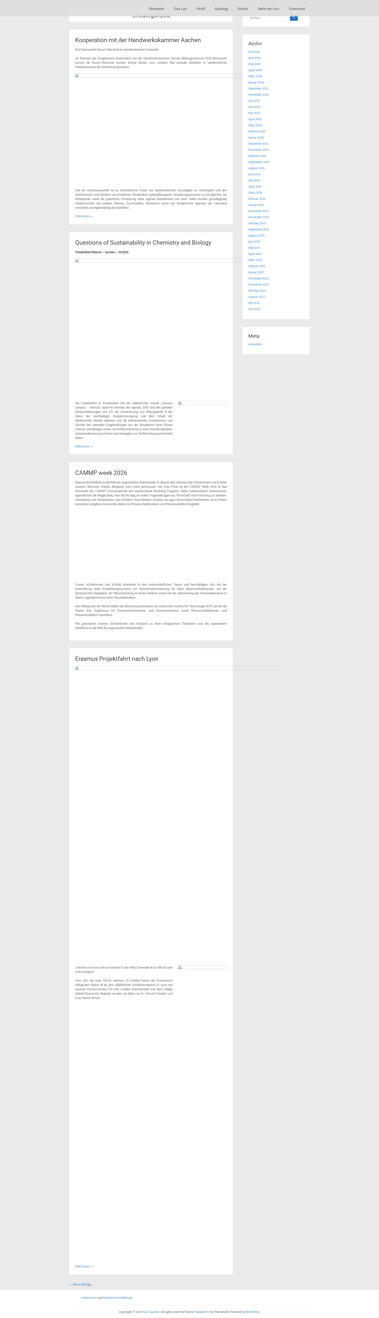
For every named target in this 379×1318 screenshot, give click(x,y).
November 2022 (258, 284)
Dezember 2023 (258, 211)
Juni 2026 (254, 58)
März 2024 (255, 192)
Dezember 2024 (258, 143)
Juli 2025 (253, 101)
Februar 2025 (256, 131)
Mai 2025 (254, 113)
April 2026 (255, 70)
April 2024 (255, 186)
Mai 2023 (254, 248)
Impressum (89, 1297)
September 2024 (258, 162)
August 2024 (256, 168)
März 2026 (255, 76)
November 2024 (258, 150)
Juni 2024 (254, 174)
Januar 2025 (256, 137)
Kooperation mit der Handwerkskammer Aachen (138, 40)
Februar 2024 (256, 199)
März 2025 (255, 125)
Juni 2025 (254, 107)
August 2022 (256, 297)
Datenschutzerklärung (117, 1297)
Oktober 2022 (257, 290)
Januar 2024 (256, 205)
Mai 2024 (254, 180)
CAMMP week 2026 (101, 472)
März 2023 (255, 260)
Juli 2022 (254, 303)
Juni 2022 (254, 309)
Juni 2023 (254, 241)
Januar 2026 (256, 82)
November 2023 (258, 217)
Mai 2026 (254, 64)
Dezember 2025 (258, 88)
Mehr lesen (84, 216)
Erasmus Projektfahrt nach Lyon (117, 658)
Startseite (156, 9)
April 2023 (255, 254)
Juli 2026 (254, 52)
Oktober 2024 (257, 156)
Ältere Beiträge (80, 1284)
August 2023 (256, 235)
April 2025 (255, 119)
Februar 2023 (256, 266)
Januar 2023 (256, 272)
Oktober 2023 (257, 223)
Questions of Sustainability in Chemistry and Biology (143, 242)
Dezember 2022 (258, 278)
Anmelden (255, 344)
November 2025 (258, 94)
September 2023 (258, 229)
